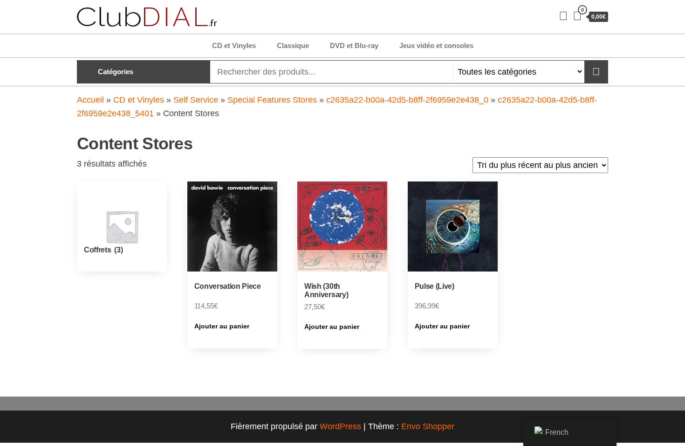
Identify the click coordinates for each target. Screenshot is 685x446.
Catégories (115, 72)
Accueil (90, 100)
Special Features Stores (272, 100)
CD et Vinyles (234, 45)
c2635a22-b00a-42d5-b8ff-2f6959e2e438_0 (407, 100)
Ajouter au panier (221, 326)
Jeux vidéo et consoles (436, 45)
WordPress (340, 426)
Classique (293, 45)
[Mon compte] (563, 16)
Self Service (195, 100)
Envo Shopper (427, 426)
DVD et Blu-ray (354, 45)
